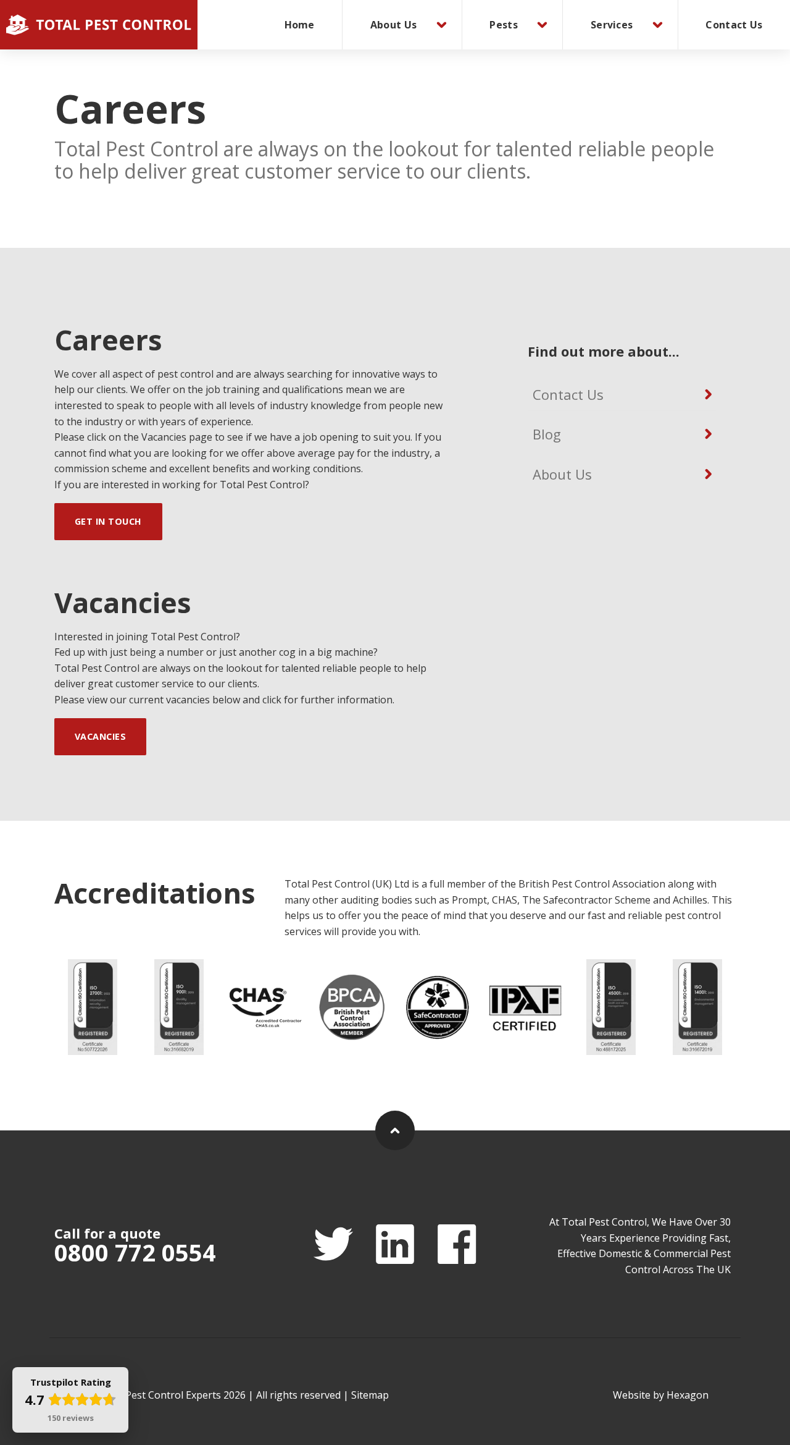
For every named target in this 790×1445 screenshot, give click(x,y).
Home (300, 25)
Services (612, 25)
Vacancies (101, 736)
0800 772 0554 (135, 1252)
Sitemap (370, 1395)
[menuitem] (300, 24)
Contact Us (733, 25)
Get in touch (108, 521)
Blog (547, 434)
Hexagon (688, 1395)
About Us (393, 25)
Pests (503, 25)
